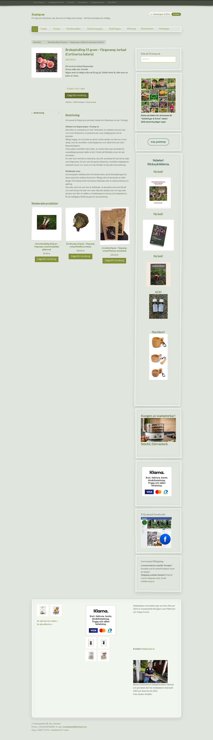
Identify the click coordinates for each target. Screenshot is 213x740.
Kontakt (71, 2)
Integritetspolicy (97, 2)
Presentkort (82, 2)
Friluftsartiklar (73, 29)
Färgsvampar (91, 102)
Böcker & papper (95, 29)
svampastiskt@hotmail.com (75, 727)
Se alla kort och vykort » (47, 621)
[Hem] (35, 29)
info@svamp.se (147, 581)
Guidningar (164, 29)
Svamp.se (38, 14)
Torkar (44, 29)
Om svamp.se (39, 2)
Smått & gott (115, 29)
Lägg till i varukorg (76, 95)
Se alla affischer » (45, 624)
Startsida (37, 42)
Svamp (56, 29)
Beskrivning (38, 113)
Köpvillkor (112, 2)
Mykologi (131, 29)
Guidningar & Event (56, 2)
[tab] (46, 113)
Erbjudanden (147, 29)
